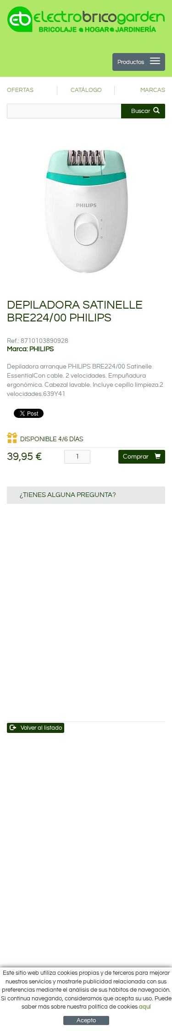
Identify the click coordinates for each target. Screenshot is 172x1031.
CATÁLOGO (86, 90)
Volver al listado (41, 728)
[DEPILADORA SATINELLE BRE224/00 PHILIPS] (86, 211)
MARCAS (152, 90)
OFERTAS (20, 90)
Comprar (136, 457)
